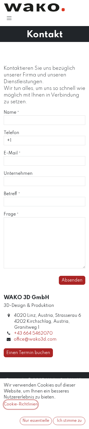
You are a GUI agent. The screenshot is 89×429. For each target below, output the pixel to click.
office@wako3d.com (35, 339)
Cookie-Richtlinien (21, 404)
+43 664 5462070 (33, 333)
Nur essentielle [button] (35, 421)
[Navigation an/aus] (9, 18)
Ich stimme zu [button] (69, 421)
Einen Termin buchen (28, 353)
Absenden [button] (72, 280)
